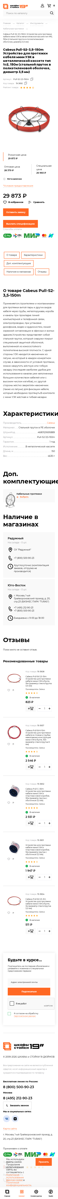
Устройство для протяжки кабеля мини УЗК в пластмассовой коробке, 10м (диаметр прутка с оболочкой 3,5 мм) (38, 850)
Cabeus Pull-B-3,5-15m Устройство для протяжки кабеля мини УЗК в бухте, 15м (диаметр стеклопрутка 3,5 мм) (39, 681)
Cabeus (51, 423)
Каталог (22, 1196)
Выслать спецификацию (20, 223)
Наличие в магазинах (18, 271)
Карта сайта (10, 1128)
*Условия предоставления (18, 185)
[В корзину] (31, 708)
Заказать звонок (19, 1105)
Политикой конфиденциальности (18, 1184)
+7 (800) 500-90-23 (24, 558)
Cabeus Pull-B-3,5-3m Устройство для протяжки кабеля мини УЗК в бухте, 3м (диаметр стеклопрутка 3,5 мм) (38, 903)
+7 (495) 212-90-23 (23, 607)
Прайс (51, 1196)
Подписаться (29, 991)
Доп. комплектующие (18, 263)
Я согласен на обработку (26, 1014)
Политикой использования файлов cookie (15, 1177)
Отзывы (42, 271)
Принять (44, 1162)
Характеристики (33, 255)
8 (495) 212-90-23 (17, 1098)
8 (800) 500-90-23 (18, 1087)
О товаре (11, 255)
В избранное (15, 202)
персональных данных (25, 1016)
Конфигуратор (36, 1196)
